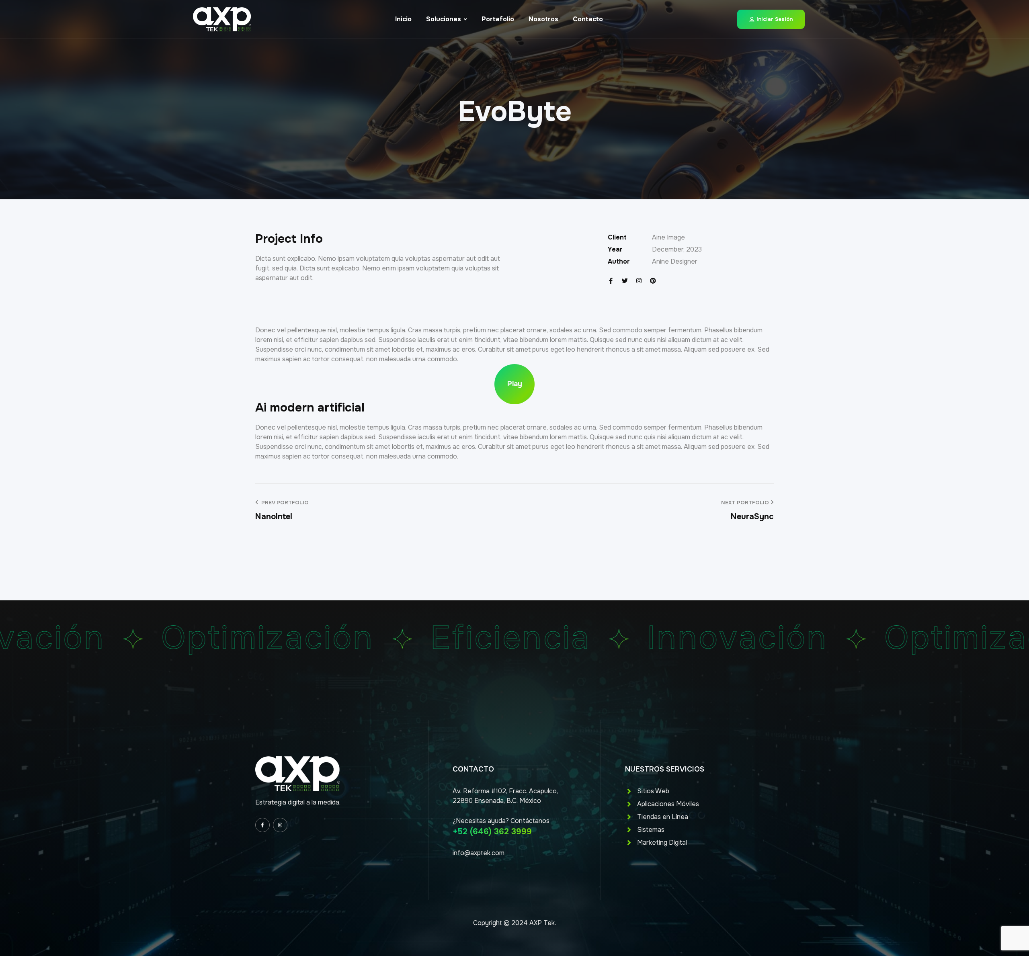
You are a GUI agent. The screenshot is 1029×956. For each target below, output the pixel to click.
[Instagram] (639, 281)
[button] (514, 384)
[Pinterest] (653, 281)
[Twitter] (625, 281)
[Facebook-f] (611, 281)
